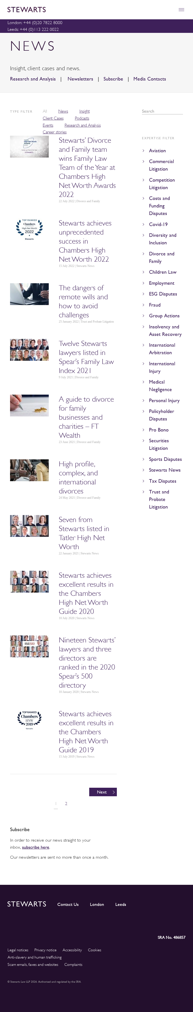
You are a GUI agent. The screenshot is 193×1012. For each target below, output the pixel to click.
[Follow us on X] (159, 923)
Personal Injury (164, 400)
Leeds (120, 904)
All (45, 111)
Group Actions (164, 316)
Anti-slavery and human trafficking (35, 957)
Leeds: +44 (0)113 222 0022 (33, 29)
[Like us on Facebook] (170, 923)
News (63, 111)
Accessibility (72, 950)
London (97, 904)
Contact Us (68, 904)
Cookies (94, 950)
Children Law (162, 272)
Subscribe (113, 79)
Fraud (155, 305)
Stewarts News (165, 470)
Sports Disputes (165, 459)
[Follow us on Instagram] (147, 923)
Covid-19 (158, 224)
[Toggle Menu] (181, 10)
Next (102, 791)
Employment (161, 283)
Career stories (55, 132)
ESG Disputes (163, 294)
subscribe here (35, 847)
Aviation (157, 151)
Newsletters (79, 79)
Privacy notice (45, 950)
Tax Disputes (162, 481)
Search (181, 111)
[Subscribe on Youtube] (181, 923)
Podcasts (82, 118)
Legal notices (18, 950)
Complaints (73, 964)
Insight (84, 111)
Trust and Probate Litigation (159, 499)
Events (48, 125)
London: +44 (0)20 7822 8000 (35, 22)
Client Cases (53, 118)
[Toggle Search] (170, 10)
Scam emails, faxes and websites (33, 964)
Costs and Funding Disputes (159, 205)
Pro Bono (159, 430)
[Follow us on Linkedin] (136, 923)
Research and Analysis (33, 79)
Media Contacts (149, 79)
